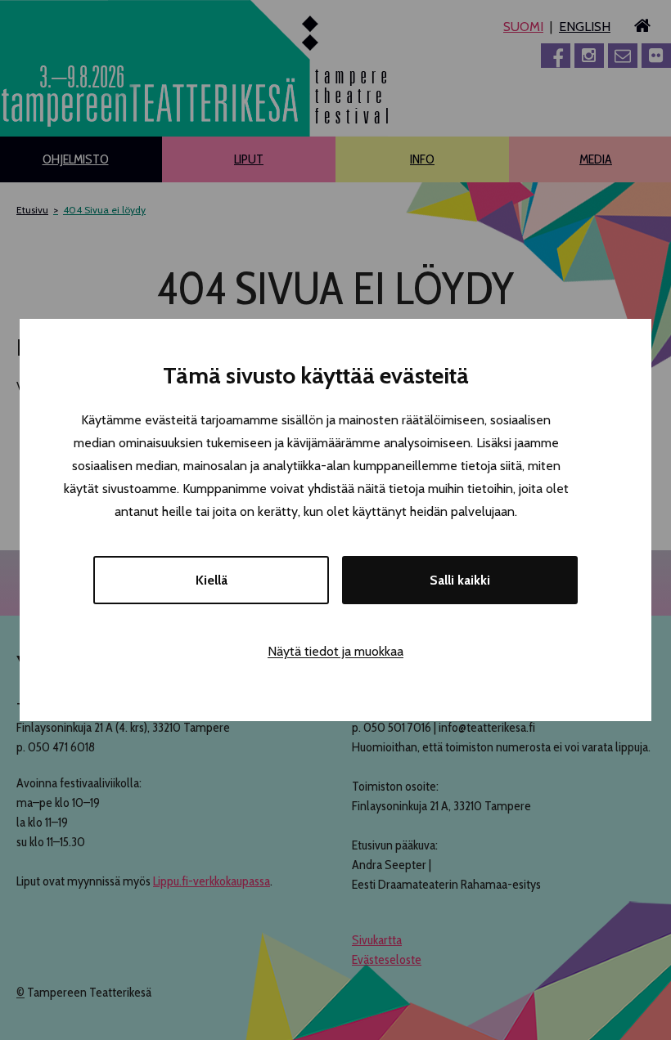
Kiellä (211, 580)
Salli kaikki (460, 580)
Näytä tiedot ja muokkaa (335, 651)
